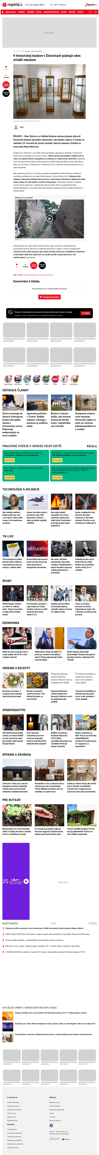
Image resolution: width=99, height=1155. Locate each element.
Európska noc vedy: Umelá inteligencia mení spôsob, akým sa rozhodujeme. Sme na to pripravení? (55, 1023)
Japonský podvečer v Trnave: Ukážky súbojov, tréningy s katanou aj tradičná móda (37, 420)
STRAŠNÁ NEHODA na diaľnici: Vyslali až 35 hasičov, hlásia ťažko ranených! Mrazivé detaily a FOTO (45, 952)
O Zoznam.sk (12, 1097)
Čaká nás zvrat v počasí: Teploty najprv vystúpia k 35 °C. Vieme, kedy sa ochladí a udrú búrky (42, 946)
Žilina (63, 12)
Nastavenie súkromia (14, 1110)
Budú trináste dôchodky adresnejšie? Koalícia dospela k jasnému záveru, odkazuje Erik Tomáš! (81, 655)
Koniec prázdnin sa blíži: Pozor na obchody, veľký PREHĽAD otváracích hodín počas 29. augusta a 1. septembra (85, 740)
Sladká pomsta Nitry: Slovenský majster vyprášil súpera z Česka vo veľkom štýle (61, 607)
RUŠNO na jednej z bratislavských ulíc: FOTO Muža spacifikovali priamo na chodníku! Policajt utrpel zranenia (61, 740)
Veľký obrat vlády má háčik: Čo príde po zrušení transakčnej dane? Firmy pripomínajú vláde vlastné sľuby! (48, 655)
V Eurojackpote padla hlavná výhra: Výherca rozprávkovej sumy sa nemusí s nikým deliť (12, 563)
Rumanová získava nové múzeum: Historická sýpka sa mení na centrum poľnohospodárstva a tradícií (85, 421)
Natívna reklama (55, 1120)
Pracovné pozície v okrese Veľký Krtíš (31, 446)
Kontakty (10, 1124)
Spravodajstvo (12, 1129)
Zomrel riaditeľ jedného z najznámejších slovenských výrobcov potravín (34, 940)
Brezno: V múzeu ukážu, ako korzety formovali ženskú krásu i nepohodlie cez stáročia (61, 420)
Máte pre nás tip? (13, 1147)
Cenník (52, 1113)
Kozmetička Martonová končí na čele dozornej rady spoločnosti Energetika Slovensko (37, 563)
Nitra (38, 12)
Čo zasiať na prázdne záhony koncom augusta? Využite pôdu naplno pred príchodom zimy (49, 831)
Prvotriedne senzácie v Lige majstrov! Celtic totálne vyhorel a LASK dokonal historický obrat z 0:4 (37, 609)
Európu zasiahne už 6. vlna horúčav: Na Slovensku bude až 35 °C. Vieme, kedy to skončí (50, 1013)
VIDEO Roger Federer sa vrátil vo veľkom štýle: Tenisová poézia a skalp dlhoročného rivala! (12, 609)
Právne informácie (13, 1102)
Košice (80, 12)
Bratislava (11, 12)
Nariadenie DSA (12, 1120)
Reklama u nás (54, 1102)
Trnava (21, 12)
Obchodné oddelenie (14, 1137)
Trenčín (30, 12)
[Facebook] (51, 1125)
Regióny (27, 51)
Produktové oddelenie (14, 1133)
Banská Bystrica (51, 12)
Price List (52, 1117)
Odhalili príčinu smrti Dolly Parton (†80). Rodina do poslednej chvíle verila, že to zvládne (84, 564)
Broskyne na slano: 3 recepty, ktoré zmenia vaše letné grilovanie (12, 694)
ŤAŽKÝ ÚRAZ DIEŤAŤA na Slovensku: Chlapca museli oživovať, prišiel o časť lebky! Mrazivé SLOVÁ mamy (47, 934)
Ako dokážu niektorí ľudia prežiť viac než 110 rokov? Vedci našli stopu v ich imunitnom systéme (12, 517)
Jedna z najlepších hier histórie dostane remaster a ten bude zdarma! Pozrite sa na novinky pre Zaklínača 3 (85, 517)
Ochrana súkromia (13, 1106)
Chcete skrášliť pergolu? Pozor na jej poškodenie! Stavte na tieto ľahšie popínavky (81, 831)
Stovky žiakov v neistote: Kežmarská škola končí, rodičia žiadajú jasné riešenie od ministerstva (53, 1034)
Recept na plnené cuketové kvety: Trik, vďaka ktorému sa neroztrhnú (36, 695)
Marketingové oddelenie (15, 1144)
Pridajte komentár (51, 297)
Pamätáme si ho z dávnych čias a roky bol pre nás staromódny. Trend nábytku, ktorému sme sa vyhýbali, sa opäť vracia (49, 787)
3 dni (53, 923)
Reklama (53, 1097)
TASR (22, 127)
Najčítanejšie (10, 923)
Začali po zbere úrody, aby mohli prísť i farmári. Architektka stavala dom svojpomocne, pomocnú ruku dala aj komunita (81, 787)
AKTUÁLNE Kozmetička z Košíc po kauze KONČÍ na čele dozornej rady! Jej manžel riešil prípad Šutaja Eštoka (12, 738)
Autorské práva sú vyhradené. (59, 1134)
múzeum (42, 275)
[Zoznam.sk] (56, 1139)
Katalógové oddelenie (14, 1140)
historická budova (31, 275)
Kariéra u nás (11, 1113)
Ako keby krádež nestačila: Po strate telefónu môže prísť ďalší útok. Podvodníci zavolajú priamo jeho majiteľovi (61, 519)
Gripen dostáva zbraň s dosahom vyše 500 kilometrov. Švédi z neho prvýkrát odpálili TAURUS (37, 517)
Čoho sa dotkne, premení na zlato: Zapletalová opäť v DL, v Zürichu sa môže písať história (85, 609)
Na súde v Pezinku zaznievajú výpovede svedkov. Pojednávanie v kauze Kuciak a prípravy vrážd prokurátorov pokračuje (61, 566)
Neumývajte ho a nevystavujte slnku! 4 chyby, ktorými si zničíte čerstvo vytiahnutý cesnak (16, 831)
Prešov (72, 12)
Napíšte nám (11, 1117)
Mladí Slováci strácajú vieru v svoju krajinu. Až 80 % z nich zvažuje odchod (15, 654)
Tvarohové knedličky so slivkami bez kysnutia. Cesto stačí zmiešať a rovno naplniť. (85, 695)
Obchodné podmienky (57, 1110)
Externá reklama (55, 1106)
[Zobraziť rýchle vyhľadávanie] (90, 12)
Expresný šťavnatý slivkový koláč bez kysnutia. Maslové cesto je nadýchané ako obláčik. (61, 696)
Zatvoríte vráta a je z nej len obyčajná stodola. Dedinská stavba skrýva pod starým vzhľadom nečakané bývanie (15, 787)
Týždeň (92, 923)
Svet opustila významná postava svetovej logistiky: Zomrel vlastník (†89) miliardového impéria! (36, 738)
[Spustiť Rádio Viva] (15, 879)
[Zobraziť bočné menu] (95, 12)
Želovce (50, 275)
